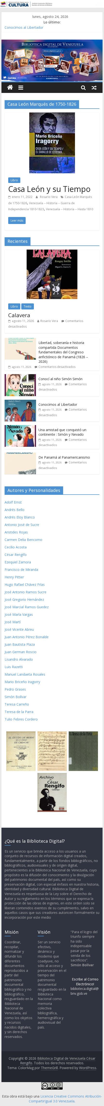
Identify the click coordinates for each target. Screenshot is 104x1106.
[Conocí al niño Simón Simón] (20, 376)
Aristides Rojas (16, 532)
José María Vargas (19, 614)
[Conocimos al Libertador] (20, 402)
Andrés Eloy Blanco (20, 517)
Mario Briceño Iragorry (22, 681)
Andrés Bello (14, 509)
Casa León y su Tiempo (49, 189)
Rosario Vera (49, 197)
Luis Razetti (14, 667)
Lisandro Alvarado (19, 659)
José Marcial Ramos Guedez (27, 607)
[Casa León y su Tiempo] (52, 115)
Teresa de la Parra (19, 711)
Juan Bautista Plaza (20, 644)
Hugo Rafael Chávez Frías (25, 584)
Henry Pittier (14, 577)
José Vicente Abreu (19, 629)
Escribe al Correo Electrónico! (85, 981)
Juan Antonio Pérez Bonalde (27, 637)
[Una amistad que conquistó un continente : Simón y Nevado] (20, 427)
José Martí (13, 622)
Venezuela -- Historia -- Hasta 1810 (69, 209)
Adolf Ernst (13, 502)
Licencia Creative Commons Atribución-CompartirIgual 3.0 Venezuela (65, 1098)
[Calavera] (52, 252)
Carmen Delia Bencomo (23, 539)
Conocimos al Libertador (24, 27)
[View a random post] (94, 87)
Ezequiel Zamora (18, 562)
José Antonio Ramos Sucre (25, 592)
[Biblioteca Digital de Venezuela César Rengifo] (51, 42)
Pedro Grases (15, 689)
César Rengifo (16, 554)
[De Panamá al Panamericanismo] (20, 455)
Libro (14, 180)
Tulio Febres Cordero (21, 719)
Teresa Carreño (17, 704)
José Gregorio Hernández (24, 599)
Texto (27, 306)
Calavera (19, 315)
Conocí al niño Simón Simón (60, 379)
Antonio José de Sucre (22, 524)
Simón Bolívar (15, 696)
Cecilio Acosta (16, 547)
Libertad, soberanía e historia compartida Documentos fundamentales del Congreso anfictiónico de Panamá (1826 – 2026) (63, 352)
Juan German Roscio (21, 652)
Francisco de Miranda (21, 569)
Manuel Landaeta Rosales (25, 674)
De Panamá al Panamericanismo (64, 457)
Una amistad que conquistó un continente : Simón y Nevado (62, 432)
